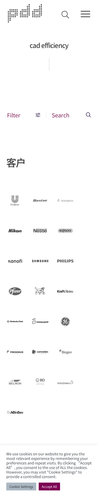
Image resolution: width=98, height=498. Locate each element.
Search (60, 115)
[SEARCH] (65, 14)
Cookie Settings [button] (21, 486)
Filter (13, 115)
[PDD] (25, 20)
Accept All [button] (49, 486)
